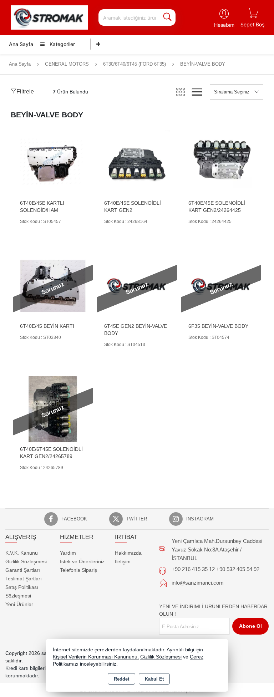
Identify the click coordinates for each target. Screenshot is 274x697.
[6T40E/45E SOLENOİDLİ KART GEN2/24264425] (221, 162)
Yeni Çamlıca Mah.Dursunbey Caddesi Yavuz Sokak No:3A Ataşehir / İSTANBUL (217, 549)
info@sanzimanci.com (198, 583)
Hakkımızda (128, 553)
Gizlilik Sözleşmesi (26, 561)
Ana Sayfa (21, 44)
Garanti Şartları (22, 570)
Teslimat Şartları (23, 578)
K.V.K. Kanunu (21, 553)
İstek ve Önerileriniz (82, 561)
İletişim (123, 561)
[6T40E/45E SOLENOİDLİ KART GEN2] (137, 162)
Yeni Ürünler (19, 604)
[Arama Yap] (167, 17)
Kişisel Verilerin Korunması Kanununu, (96, 657)
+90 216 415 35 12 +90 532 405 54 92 (215, 569)
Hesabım (224, 25)
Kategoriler (61, 44)
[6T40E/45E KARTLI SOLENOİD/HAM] (53, 162)
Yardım (68, 553)
